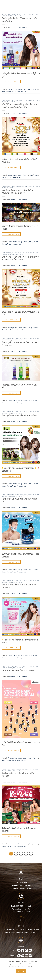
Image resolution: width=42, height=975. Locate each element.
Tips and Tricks (6, 14)
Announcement (17, 14)
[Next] (31, 854)
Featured (31, 14)
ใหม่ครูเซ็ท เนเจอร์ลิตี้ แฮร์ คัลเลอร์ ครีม (20, 415)
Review (10, 16)
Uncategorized (18, 16)
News (36, 14)
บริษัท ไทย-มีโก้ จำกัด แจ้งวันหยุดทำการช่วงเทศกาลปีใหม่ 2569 (20, 258)
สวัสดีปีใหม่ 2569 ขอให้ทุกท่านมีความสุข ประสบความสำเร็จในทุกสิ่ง (20, 105)
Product (4, 16)
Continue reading (11, 81)
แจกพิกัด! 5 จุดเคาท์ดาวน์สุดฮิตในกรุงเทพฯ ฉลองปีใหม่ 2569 (17, 191)
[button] (3, 4)
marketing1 (23, 27)
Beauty (25, 14)
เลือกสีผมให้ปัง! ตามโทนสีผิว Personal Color (21, 670)
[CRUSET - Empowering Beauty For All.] (21, 4)
